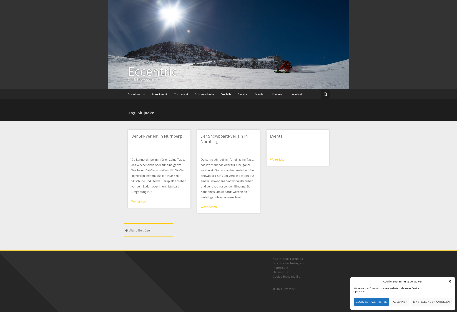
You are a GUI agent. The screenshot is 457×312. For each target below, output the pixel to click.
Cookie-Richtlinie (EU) (287, 277)
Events (259, 94)
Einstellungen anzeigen (431, 301)
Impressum (280, 268)
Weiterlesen (139, 201)
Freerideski (159, 94)
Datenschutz (281, 272)
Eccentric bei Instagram (288, 263)
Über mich (277, 94)
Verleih (226, 94)
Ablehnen (400, 301)
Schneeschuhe (204, 94)
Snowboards (136, 94)
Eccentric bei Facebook (288, 259)
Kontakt (297, 94)
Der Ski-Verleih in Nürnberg (156, 136)
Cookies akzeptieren (371, 301)
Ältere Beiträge (139, 230)
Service (242, 94)
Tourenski (181, 94)
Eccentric (152, 71)
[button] (450, 281)
